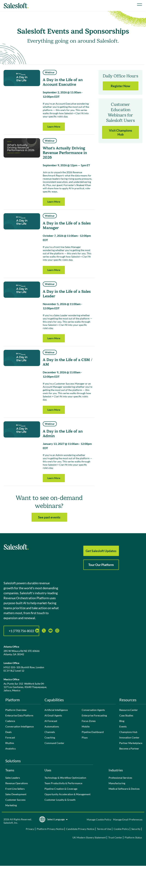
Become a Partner (129, 748)
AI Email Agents (53, 715)
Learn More (53, 126)
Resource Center (128, 709)
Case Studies (126, 715)
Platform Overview (16, 709)
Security (135, 828)
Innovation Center (129, 737)
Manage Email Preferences (127, 819)
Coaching (50, 737)
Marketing (11, 805)
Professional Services (120, 777)
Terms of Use (104, 828)
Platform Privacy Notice (50, 828)
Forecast (10, 737)
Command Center (54, 743)
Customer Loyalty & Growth (60, 799)
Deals (8, 731)
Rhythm (9, 743)
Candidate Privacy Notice (80, 828)
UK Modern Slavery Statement (89, 837)
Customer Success (15, 799)
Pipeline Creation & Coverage (61, 788)
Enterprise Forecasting (94, 715)
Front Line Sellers (15, 788)
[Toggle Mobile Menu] (139, 4)
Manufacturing (117, 783)
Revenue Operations (16, 783)
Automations (52, 726)
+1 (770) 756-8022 (21, 631)
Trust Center (115, 837)
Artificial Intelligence (56, 709)
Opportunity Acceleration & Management (67, 794)
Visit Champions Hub (120, 132)
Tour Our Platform (101, 565)
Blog (121, 720)
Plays (85, 737)
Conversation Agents (93, 709)
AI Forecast (51, 720)
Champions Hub (128, 731)
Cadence (10, 720)
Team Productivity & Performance (63, 783)
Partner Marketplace (130, 743)
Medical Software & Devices (124, 788)
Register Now (120, 86)
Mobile (86, 726)
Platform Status (133, 837)
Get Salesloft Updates (101, 551)
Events (123, 726)
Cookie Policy (121, 828)
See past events (49, 517)
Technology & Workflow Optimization (65, 777)
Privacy (30, 828)
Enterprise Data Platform (19, 715)
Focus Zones (89, 720)
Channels (50, 731)
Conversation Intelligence (19, 726)
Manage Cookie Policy (99, 819)
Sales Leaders (12, 777)
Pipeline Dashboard (93, 731)
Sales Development (15, 794)
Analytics (10, 748)
